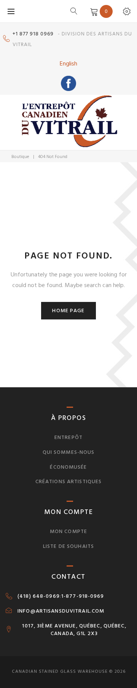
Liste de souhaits (68, 546)
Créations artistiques (68, 481)
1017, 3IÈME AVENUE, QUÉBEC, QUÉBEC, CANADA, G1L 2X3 (74, 629)
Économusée (68, 467)
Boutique (20, 156)
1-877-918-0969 (82, 596)
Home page (68, 310)
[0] (92, 11)
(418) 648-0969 (39, 596)
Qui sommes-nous (69, 452)
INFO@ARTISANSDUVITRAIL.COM (61, 611)
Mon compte (68, 531)
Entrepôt (68, 437)
